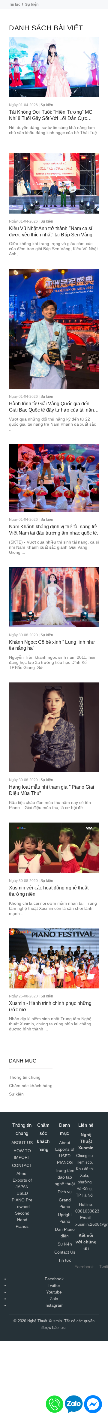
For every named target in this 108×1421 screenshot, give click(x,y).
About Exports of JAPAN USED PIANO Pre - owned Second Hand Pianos (22, 1200)
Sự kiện (46, 105)
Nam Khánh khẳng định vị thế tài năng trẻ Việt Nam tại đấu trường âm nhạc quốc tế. (53, 529)
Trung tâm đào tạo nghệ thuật (65, 1177)
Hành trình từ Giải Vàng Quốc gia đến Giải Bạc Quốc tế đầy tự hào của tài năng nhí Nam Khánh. (53, 407)
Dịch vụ (65, 1191)
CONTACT (22, 1165)
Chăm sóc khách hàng (30, 1085)
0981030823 (87, 1211)
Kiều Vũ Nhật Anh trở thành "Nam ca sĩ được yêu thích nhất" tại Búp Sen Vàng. (51, 231)
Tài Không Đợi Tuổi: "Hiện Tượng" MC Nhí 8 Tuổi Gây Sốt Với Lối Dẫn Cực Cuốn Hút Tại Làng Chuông (50, 115)
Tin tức (14, 4)
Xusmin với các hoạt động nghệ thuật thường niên (48, 891)
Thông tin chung (24, 1077)
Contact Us (64, 1252)
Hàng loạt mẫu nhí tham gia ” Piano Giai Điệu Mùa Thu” (51, 790)
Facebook (84, 1266)
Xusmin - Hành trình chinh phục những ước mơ (50, 1006)
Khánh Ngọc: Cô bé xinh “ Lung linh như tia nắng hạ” (52, 645)
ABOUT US (22, 1142)
